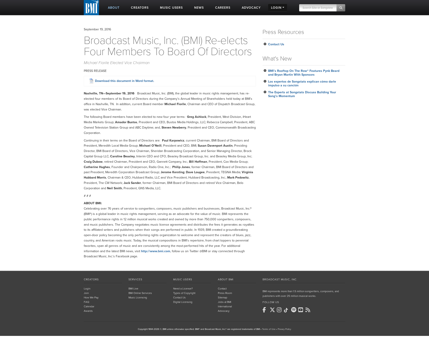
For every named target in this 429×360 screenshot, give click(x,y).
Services (135, 279)
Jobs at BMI (224, 302)
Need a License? (183, 288)
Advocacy (223, 310)
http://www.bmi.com (155, 251)
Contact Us (276, 44)
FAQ (86, 302)
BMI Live (133, 288)
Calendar (89, 306)
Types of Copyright (184, 293)
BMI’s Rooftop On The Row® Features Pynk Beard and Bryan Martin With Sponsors (303, 73)
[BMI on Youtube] (301, 310)
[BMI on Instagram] (280, 310)
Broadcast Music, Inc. (280, 279)
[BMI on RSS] (308, 310)
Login (87, 288)
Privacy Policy (284, 329)
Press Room (225, 293)
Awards (88, 310)
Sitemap (222, 297)
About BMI (225, 279)
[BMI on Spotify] (294, 310)
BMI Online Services (140, 293)
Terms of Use (268, 329)
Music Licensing (137, 297)
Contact (222, 288)
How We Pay (91, 297)
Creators (91, 279)
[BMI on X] (273, 310)
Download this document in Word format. (124, 81)
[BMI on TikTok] (287, 310)
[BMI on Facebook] (266, 310)
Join (86, 293)
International (225, 306)
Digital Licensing (182, 302)
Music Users (182, 279)
